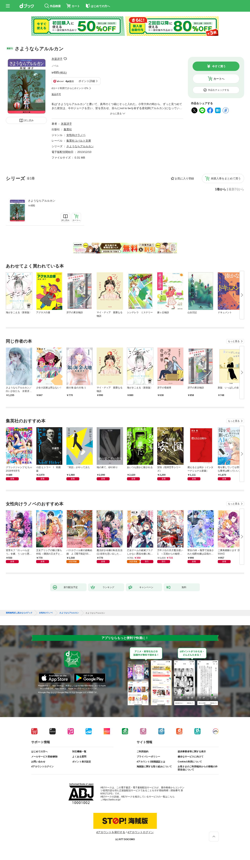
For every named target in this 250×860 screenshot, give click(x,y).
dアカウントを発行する (110, 832)
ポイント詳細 (87, 81)
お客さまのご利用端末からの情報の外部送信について (198, 768)
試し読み (29, 120)
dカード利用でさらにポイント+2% (70, 88)
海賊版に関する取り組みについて (154, 766)
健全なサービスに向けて (191, 756)
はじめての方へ (39, 751)
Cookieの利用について (190, 761)
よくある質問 (79, 756)
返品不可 (56, 94)
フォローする (65, 59)
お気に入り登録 (184, 178)
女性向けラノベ (76, 135)
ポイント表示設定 (81, 761)
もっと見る (234, 341)
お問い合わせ (38, 761)
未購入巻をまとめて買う (226, 178)
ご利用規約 (142, 751)
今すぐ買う (219, 66)
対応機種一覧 (79, 751)
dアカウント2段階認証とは (151, 761)
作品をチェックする (218, 90)
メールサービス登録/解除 (44, 756)
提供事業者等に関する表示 (192, 751)
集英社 (68, 129)
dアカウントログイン (42, 766)
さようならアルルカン (41, 200)
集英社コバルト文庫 (78, 140)
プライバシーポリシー (148, 756)
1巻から (220, 189)
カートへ (218, 78)
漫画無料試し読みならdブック (19, 613)
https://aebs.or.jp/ (112, 799)
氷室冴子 (57, 58)
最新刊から (236, 189)
